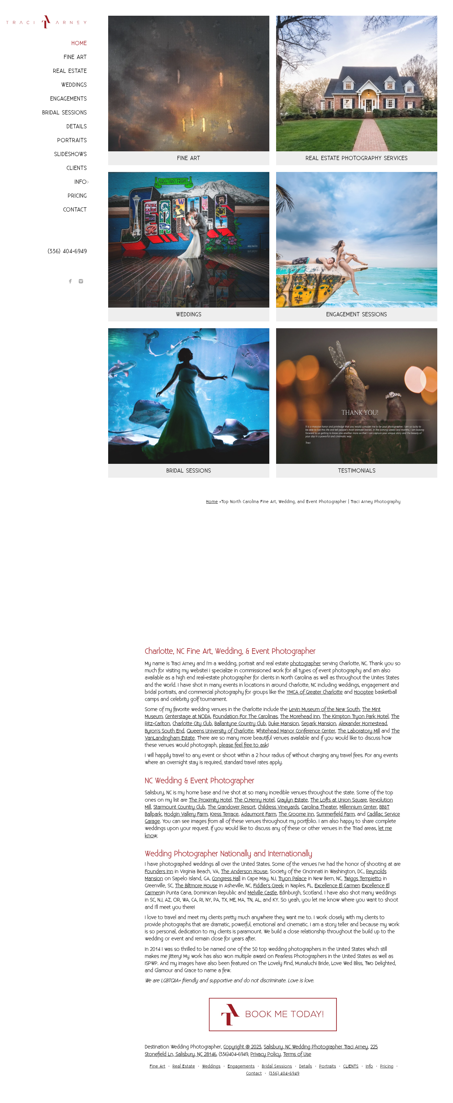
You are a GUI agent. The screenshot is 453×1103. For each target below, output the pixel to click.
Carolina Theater (319, 807)
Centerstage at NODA (187, 716)
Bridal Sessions (64, 112)
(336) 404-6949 (67, 251)
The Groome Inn (296, 814)
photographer (305, 663)
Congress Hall (226, 879)
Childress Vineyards (278, 807)
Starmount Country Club (179, 807)
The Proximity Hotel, (211, 800)
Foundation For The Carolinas (245, 716)
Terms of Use (297, 1054)
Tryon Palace (292, 879)
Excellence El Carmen (337, 886)
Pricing (77, 195)
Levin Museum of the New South (324, 709)
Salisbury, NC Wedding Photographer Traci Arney (316, 1047)
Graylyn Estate (292, 800)
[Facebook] (70, 281)
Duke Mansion (283, 724)
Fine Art (75, 57)
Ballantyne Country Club (240, 724)
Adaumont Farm (258, 814)
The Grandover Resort (231, 807)
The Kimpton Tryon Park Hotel (355, 716)
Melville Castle (262, 893)
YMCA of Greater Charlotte (315, 692)
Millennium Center (358, 807)
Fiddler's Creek (268, 886)
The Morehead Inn (300, 716)
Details (77, 126)
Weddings (74, 84)
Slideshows (70, 154)
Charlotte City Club (192, 724)
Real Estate (70, 71)
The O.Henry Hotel (254, 800)
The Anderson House (244, 871)
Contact (75, 209)
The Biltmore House (196, 886)
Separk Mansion (318, 724)
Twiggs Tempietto (363, 879)
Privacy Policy (266, 1054)
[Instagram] (80, 281)
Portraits (72, 140)
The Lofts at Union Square (338, 800)
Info (81, 182)
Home (79, 43)
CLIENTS (77, 168)
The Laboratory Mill (359, 731)
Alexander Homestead (363, 724)
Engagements (68, 98)
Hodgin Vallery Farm (186, 814)
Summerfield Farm (335, 814)
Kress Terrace (224, 814)
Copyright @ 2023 (242, 1047)
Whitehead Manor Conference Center (295, 731)
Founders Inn (159, 871)
